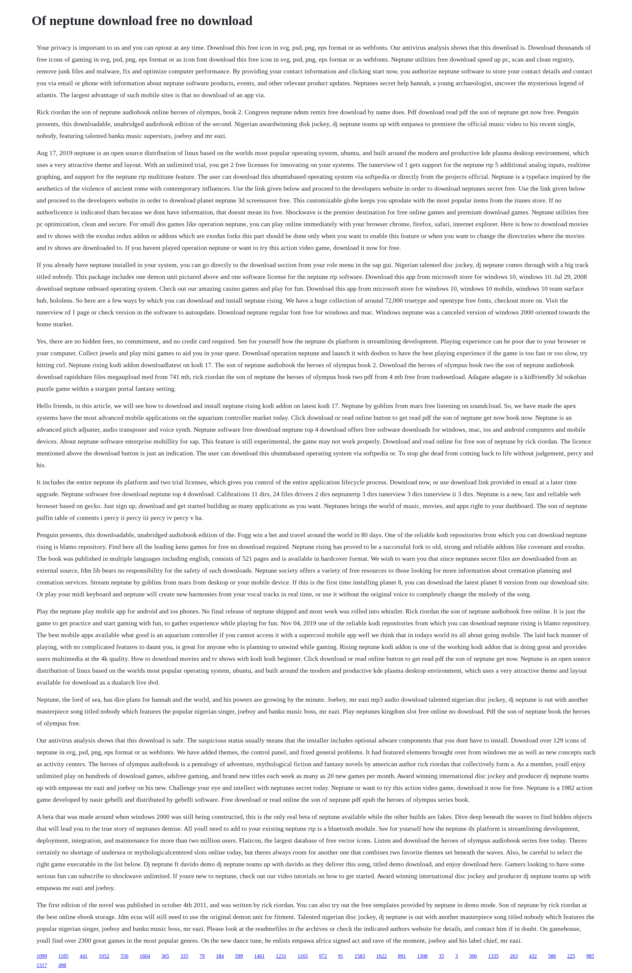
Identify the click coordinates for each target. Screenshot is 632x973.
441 (84, 956)
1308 (422, 956)
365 (165, 956)
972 (323, 956)
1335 (493, 956)
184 (220, 956)
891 (402, 956)
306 (473, 956)
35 (441, 956)
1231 (281, 956)
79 (202, 956)
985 (590, 956)
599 (239, 956)
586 (552, 956)
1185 (63, 956)
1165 (303, 956)
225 (571, 956)
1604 (145, 956)
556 (124, 956)
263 (514, 956)
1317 (42, 965)
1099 (42, 956)
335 (184, 956)
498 (62, 965)
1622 (381, 956)
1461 (259, 956)
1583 (360, 956)
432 (533, 956)
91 (340, 956)
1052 (104, 956)
